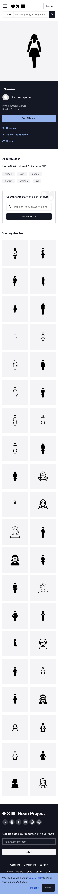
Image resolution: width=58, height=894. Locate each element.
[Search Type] (8, 14)
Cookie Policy (35, 877)
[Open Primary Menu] (5, 6)
